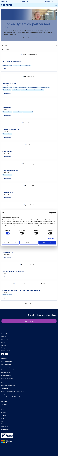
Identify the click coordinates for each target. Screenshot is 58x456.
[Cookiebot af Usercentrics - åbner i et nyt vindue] (50, 212)
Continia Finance (6, 372)
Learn (2, 418)
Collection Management (7, 378)
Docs (2, 421)
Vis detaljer (51, 238)
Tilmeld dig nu (29, 321)
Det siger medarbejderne (8, 348)
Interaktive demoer (6, 424)
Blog (2, 410)
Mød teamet (4, 339)
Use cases (4, 404)
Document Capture (6, 361)
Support (3, 415)
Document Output (6, 364)
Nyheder (3, 407)
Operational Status (6, 429)
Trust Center (4, 388)
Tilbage (27, 303)
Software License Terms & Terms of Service (12, 391)
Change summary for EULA (8, 394)
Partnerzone (4, 426)
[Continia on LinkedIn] (3, 353)
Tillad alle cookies (47, 242)
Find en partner (4, 1)
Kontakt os (4, 336)
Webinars (3, 412)
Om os (3, 342)
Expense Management (7, 367)
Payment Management (7, 370)
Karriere (3, 345)
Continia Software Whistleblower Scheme (12, 397)
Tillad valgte (29, 242)
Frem (31, 303)
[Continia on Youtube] (6, 353)
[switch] (22, 233)
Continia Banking (6, 375)
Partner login (23, 1)
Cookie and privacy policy (8, 385)
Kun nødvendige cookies (10, 242)
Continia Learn (47, 1)
